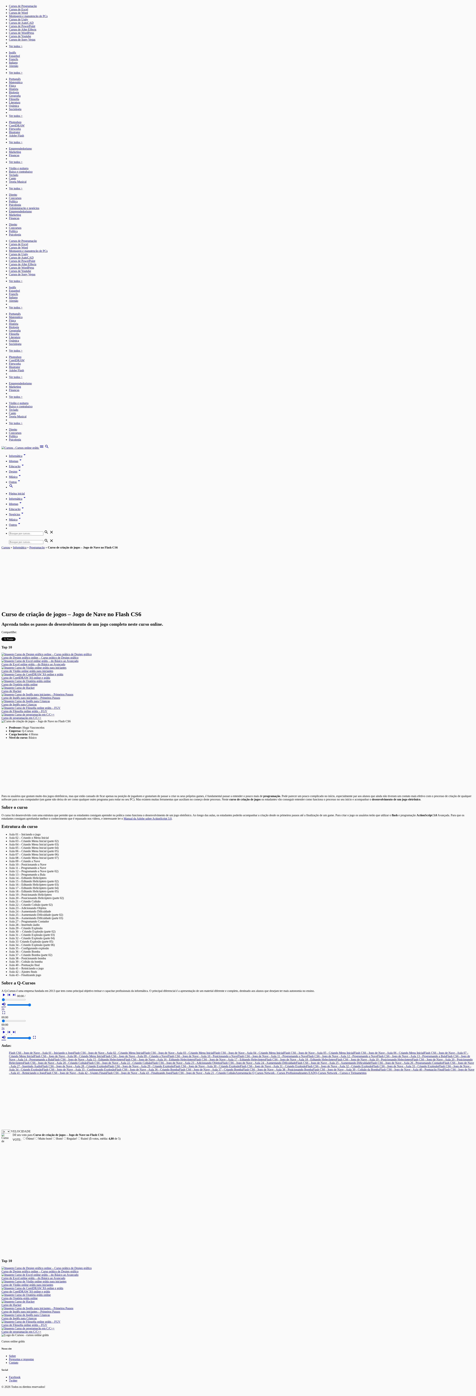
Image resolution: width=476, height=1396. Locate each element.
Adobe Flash (16, 135)
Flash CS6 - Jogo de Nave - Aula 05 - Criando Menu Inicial (319, 1052)
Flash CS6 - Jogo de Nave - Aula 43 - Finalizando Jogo (138, 1072)
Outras (15, 482)
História (13, 89)
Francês (13, 59)
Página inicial (17, 493)
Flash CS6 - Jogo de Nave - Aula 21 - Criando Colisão (203, 1072)
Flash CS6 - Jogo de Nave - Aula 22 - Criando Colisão (119, 1062)
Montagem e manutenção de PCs (28, 16)
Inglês (12, 52)
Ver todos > (15, 46)
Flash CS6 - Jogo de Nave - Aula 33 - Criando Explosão (405, 1066)
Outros (15, 524)
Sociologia (15, 109)
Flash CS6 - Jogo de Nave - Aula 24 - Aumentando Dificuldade (258, 1062)
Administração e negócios (24, 208)
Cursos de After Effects (22, 29)
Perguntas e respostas (21, 1359)
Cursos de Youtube (20, 36)
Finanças (14, 155)
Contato (13, 1362)
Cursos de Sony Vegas (22, 39)
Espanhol (14, 55)
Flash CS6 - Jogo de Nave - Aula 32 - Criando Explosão (339, 1066)
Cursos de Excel (18, 9)
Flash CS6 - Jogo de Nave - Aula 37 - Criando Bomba (211, 1069)
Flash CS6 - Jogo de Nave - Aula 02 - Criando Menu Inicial (108, 1052)
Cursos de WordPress (21, 32)
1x (2, 1008)
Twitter (13, 1380)
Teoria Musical (17, 181)
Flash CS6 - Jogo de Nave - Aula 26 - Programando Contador (407, 1062)
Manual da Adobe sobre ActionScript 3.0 (148, 818)
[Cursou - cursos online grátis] (20, 447)
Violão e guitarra (18, 168)
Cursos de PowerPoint (22, 26)
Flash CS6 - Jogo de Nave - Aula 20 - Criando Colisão (55, 1062)
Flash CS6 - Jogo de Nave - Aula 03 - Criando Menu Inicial (179, 1052)
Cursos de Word (18, 12)
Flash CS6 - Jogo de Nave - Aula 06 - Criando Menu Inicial (389, 1052)
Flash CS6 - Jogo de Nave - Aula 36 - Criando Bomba (147, 1069)
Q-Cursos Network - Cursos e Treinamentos (340, 1072)
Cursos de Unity (18, 19)
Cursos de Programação (23, 6)
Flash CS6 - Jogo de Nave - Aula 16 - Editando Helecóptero (159, 1059)
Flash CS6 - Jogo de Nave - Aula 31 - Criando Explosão (273, 1066)
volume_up (3, 1004)
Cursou (5, 547)
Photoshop (15, 122)
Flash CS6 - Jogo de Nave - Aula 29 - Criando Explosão (141, 1066)
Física (12, 85)
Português (15, 79)
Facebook (14, 1377)
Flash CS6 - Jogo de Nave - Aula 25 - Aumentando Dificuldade (333, 1062)
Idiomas (16, 461)
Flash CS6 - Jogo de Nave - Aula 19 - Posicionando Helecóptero (374, 1059)
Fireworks (15, 128)
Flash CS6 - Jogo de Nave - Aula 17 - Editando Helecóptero (230, 1059)
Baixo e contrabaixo (21, 171)
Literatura (14, 102)
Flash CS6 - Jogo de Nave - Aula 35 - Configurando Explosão (78, 1069)
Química (14, 105)
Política (13, 201)
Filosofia (14, 99)
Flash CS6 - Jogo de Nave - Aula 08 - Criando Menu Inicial (69, 1056)
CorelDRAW (17, 125)
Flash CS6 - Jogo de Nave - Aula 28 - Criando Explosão (74, 1066)
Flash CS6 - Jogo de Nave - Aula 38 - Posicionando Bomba (278, 1069)
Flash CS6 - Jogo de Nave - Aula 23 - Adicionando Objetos (186, 1062)
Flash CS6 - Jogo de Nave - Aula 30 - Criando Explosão (207, 1066)
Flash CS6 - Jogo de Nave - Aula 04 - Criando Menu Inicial (249, 1052)
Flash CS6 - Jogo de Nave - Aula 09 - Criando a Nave (136, 1056)
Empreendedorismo (20, 148)
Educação (17, 466)
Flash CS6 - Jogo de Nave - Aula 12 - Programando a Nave (342, 1056)
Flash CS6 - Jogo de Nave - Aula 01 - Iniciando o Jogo (41, 1052)
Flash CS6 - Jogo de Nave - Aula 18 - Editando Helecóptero (300, 1059)
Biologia (14, 92)
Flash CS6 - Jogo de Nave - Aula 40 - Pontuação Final (411, 1069)
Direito (13, 194)
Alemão (13, 66)
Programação (37, 547)
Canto (12, 178)
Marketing (15, 151)
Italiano (13, 62)
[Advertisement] (238, 577)
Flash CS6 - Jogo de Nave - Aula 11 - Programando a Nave (272, 1056)
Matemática (15, 82)
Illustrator (14, 132)
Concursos (15, 198)
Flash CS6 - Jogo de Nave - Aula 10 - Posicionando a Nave (203, 1056)
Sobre (12, 1355)
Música (15, 476)
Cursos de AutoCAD (21, 22)
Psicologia (15, 204)
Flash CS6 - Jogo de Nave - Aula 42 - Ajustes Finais (75, 1072)
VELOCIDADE (21, 1131)
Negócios (17, 514)
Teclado (13, 175)
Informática (18, 456)
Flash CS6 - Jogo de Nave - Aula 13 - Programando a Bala (411, 1056)
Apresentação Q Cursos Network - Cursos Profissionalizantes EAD (275, 1072)
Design (15, 471)
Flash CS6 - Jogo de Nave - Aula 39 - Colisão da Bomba (346, 1069)
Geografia (15, 95)
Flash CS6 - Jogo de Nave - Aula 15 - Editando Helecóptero (88, 1059)
